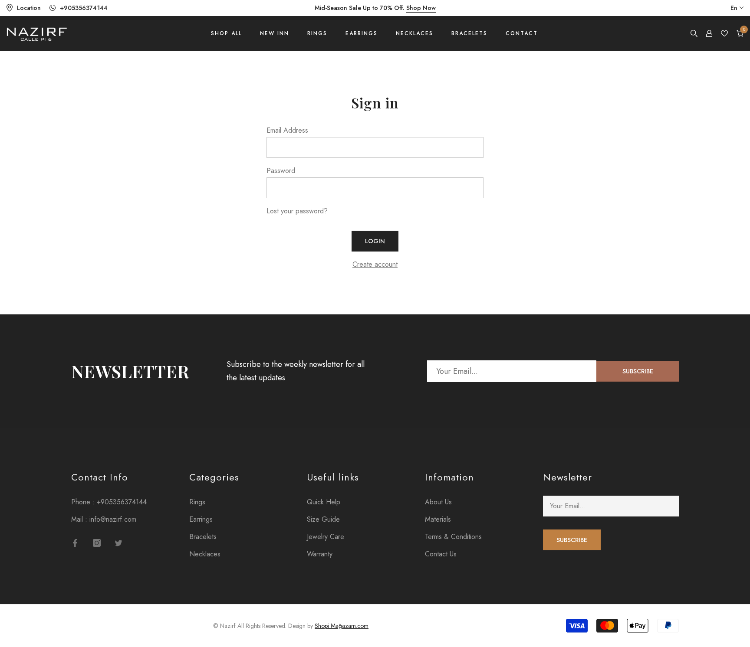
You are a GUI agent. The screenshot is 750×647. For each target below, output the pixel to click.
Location (29, 7)
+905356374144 (84, 7)
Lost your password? (297, 211)
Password (280, 171)
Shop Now (421, 7)
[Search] (694, 33)
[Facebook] (75, 543)
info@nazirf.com (112, 519)
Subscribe (637, 371)
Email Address (287, 130)
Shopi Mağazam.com (341, 625)
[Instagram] (97, 543)
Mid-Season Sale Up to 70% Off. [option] (375, 7)
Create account (375, 264)
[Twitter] (118, 543)
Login (375, 241)
